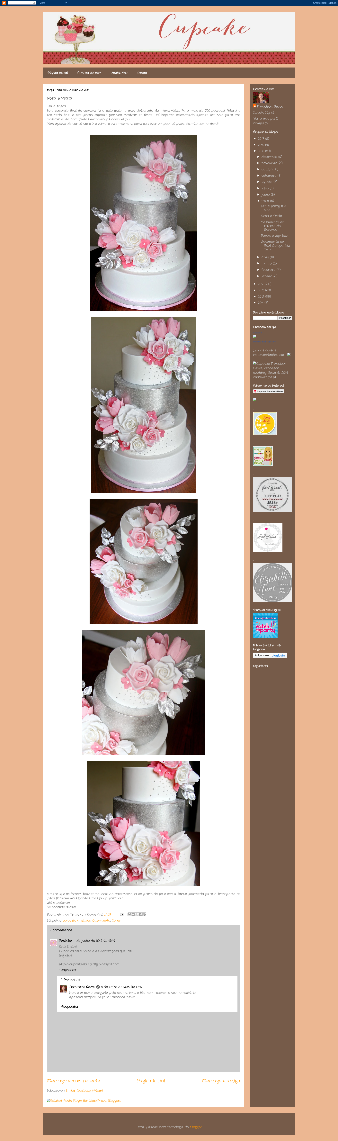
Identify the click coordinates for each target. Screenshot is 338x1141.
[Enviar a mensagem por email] (129, 914)
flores (116, 920)
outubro (268, 169)
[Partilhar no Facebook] (141, 914)
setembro (270, 175)
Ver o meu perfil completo (265, 120)
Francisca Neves (82, 987)
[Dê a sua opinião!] (133, 914)
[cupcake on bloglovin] (270, 657)
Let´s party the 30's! (273, 208)
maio (266, 201)
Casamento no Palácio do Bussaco (272, 226)
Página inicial (58, 73)
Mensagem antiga (221, 1081)
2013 (261, 290)
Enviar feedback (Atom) (84, 1090)
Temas (142, 73)
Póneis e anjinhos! (274, 235)
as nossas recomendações (265, 352)
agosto (267, 182)
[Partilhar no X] (137, 914)
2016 (261, 145)
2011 (261, 303)
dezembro (270, 157)
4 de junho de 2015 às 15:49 (94, 940)
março (267, 263)
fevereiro (269, 269)
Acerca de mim (89, 73)
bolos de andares (77, 920)
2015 (261, 151)
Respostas (72, 979)
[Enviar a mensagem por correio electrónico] (121, 914)
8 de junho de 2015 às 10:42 (122, 987)
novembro (270, 163)
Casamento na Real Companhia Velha (275, 245)
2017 (261, 138)
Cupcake (257, 332)
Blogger (196, 1127)
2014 (261, 284)
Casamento (101, 920)
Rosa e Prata (271, 216)
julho (266, 188)
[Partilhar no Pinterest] (144, 914)
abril (266, 257)
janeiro (267, 276)
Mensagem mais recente (73, 1081)
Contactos (119, 73)
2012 (261, 296)
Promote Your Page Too (264, 341)
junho (266, 194)
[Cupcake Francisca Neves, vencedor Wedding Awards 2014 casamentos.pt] (272, 377)
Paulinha (65, 940)
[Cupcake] (254, 337)
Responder (67, 970)
